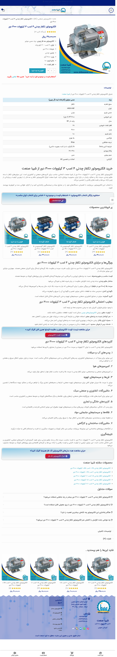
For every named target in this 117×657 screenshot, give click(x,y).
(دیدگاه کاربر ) (40, 31)
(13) (38, 588)
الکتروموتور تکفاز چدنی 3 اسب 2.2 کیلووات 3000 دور (100, 583)
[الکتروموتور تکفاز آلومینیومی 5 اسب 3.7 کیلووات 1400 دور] (71, 226)
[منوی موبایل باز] (111, 10)
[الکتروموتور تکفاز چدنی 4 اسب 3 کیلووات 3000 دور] (16, 226)
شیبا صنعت (66, 94)
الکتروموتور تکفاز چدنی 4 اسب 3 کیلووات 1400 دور (98, 247)
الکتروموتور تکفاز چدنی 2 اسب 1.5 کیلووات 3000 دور (72, 583)
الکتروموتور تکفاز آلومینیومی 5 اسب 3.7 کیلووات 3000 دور (44, 247)
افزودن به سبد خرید (37, 70)
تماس (14, 76)
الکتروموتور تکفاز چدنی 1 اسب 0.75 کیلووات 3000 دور (14, 583)
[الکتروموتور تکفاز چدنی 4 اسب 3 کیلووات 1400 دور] (98, 226)
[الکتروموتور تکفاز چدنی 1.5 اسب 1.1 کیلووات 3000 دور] (43, 567)
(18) (39, 252)
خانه (54, 19)
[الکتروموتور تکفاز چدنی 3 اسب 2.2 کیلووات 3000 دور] (100, 567)
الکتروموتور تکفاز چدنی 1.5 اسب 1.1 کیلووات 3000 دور (43, 583)
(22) (11, 252)
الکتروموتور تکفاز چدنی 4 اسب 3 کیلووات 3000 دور (16, 247)
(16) (66, 252)
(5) (10, 588)
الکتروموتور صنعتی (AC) (42, 19)
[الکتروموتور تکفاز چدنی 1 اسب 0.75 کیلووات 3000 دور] (15, 567)
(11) (95, 588)
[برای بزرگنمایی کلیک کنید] (109, 71)
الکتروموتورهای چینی (88, 312)
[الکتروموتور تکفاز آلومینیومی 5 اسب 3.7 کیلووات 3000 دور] (44, 226)
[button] (98, 241)
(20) (67, 588)
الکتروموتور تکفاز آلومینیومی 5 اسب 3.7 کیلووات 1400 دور (71, 247)
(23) (93, 252)
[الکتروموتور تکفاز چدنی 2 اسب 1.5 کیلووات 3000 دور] (72, 567)
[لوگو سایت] (58, 10)
